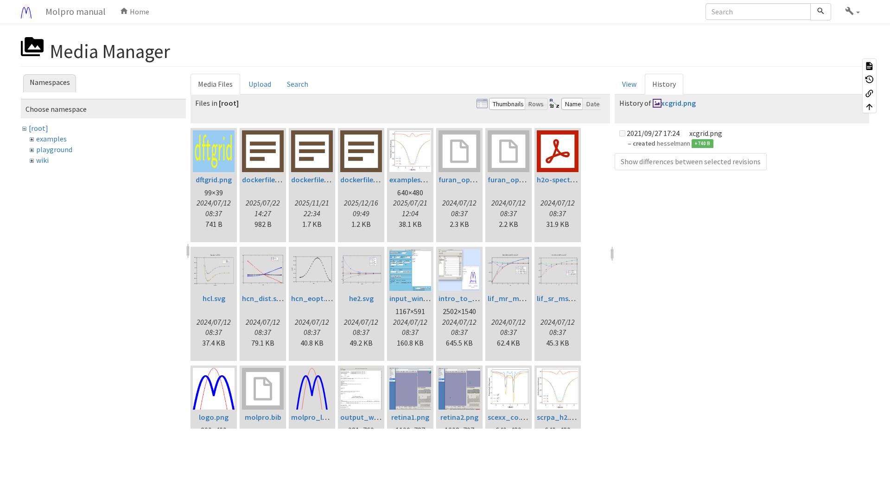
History (664, 84)
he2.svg (361, 298)
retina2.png (459, 417)
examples (51, 138)
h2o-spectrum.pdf (567, 179)
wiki (42, 160)
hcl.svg (214, 298)
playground (54, 149)
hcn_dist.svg (263, 298)
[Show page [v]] (869, 65)
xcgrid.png (678, 103)
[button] (852, 11)
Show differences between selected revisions (691, 161)
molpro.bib (263, 417)
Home (138, 11)
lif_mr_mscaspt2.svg (523, 298)
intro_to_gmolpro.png (477, 298)
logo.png (214, 417)
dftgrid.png (214, 179)
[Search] (820, 11)
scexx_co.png (510, 417)
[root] (38, 128)
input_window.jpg (419, 298)
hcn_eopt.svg (314, 298)
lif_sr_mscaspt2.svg (570, 298)
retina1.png (410, 417)
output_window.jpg (373, 417)
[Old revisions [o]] (869, 79)
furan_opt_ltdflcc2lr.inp (479, 179)
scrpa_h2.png (559, 417)
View (629, 84)
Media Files (215, 84)
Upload (259, 84)
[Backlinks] (869, 92)
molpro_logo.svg (320, 417)
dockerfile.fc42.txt (272, 179)
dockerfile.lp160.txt (323, 179)
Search (297, 84)
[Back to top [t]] (869, 106)
